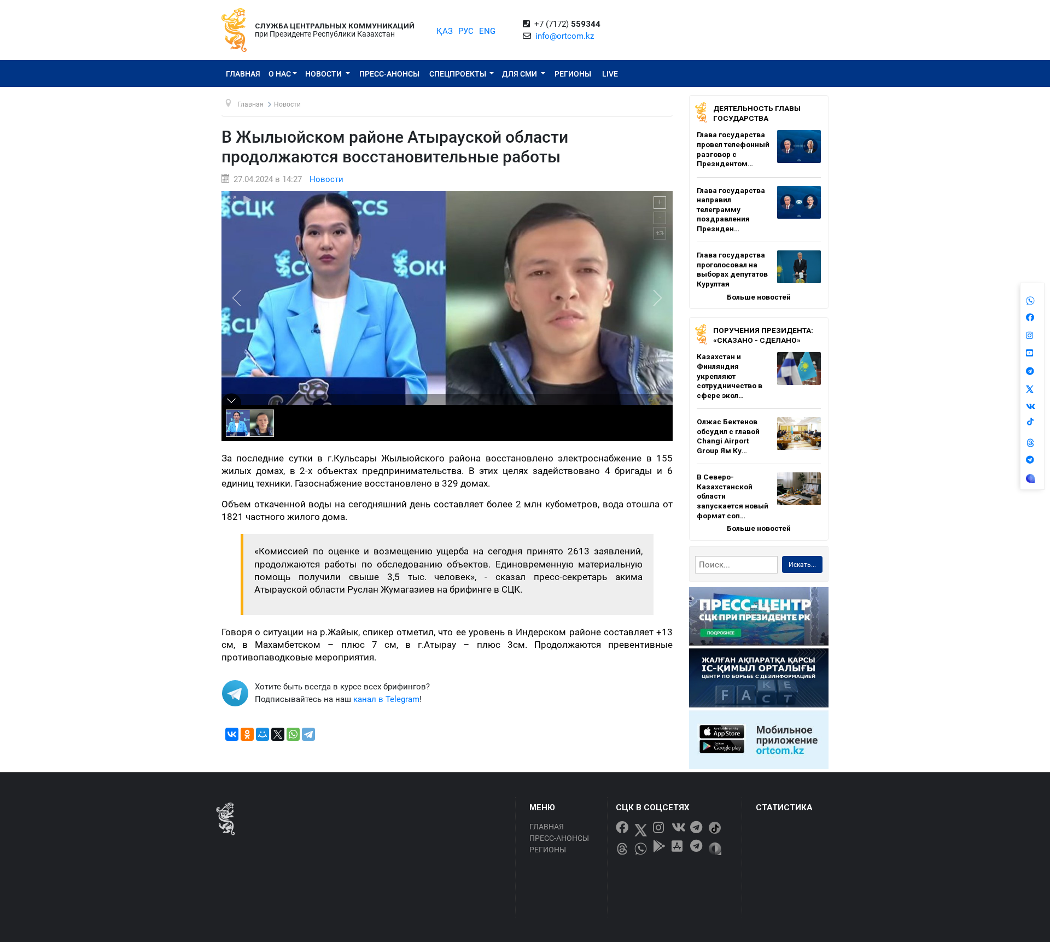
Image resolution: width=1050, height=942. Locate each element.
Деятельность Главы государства (757, 113)
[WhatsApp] (293, 734)
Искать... (802, 565)
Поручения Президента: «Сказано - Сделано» (763, 335)
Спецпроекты (458, 73)
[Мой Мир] (262, 734)
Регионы (573, 73)
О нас (280, 73)
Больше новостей (759, 296)
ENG (487, 31)
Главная (243, 73)
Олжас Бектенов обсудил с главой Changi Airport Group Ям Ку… (728, 436)
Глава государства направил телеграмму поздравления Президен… (731, 209)
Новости (324, 73)
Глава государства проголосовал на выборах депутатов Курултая (732, 269)
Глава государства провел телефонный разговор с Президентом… (733, 149)
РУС (466, 31)
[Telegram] (308, 734)
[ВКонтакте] (231, 734)
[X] (277, 734)
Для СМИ (520, 73)
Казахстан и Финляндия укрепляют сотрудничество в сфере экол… (729, 375)
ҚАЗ (444, 31)
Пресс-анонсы (389, 73)
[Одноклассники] (247, 734)
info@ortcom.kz (564, 36)
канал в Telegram (386, 699)
